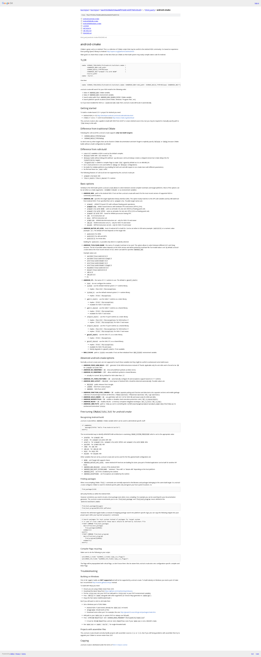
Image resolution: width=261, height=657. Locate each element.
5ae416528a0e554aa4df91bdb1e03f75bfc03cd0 (121, 10)
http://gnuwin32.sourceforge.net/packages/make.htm (138, 612)
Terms (23, 654)
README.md (87, 33)
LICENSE (86, 26)
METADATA (87, 28)
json (257, 654)
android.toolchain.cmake (91, 19)
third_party (150, 10)
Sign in (257, 3)
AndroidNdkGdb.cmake (90, 21)
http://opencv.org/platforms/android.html (120, 51)
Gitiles (12, 654)
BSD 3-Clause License (120, 645)
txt (252, 654)
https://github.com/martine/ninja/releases (118, 591)
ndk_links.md (87, 31)
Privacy (17, 654)
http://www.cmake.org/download (123, 118)
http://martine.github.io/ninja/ (102, 582)
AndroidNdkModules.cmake (92, 24)
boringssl (85, 10)
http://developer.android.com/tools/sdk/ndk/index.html (115, 115)
